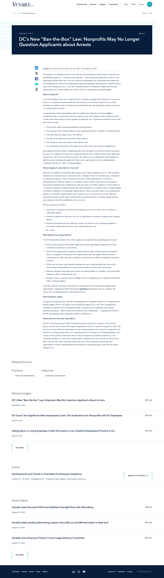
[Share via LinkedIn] (36, 68)
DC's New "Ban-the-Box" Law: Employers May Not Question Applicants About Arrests (58, 400)
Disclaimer (121, 572)
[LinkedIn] (73, 571)
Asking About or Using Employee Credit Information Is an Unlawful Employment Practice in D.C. (64, 430)
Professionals (82, 4)
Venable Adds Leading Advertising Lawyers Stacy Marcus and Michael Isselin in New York (60, 522)
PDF (150, 13)
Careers (141, 4)
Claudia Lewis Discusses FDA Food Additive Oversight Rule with (52, 507)
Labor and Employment (24, 375)
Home (13, 13)
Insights (102, 4)
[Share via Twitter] (36, 73)
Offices (133, 4)
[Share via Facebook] (36, 78)
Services (93, 4)
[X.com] (78, 571)
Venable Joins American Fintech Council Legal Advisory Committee (48, 537)
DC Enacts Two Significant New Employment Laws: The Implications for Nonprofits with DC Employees (67, 415)
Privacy (129, 572)
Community (113, 4)
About (126, 4)
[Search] (149, 4)
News (38, 572)
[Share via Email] (36, 84)
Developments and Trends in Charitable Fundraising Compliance (47, 474)
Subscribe (15, 572)
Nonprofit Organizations (55, 375)
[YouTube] (84, 571)
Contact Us (112, 572)
